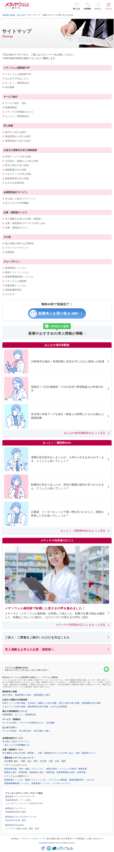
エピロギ (10, 294)
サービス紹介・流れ (15, 103)
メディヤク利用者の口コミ (19, 112)
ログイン (98, 9)
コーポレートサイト (61, 783)
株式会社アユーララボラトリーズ (21, 817)
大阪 (51, 761)
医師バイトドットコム (17, 272)
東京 (36, 761)
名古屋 (43, 761)
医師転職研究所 (13, 290)
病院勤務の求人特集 (15, 169)
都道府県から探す (23, 695)
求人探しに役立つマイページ (20, 198)
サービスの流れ (9, 722)
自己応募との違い (42, 731)
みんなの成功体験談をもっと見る (85, 432)
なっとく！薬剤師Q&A (17, 83)
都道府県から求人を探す (18, 136)
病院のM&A (51, 769)
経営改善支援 (10, 769)
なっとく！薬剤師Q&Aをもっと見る (83, 530)
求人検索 (8, 125)
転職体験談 (11, 107)
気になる (76, 9)
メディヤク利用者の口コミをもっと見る (81, 624)
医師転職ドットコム (15, 268)
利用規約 (10, 252)
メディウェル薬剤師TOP (17, 67)
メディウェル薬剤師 (15, 281)
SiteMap (15, 839)
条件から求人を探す (15, 132)
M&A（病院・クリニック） (31, 769)
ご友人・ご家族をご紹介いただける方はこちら (37, 637)
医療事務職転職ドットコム (19, 276)
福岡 (63, 761)
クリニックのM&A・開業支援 (73, 769)
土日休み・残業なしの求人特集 (21, 161)
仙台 (29, 761)
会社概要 (10, 87)
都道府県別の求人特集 (17, 178)
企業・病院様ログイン (17, 227)
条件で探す (7, 695)
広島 (57, 761)
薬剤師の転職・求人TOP (13, 15)
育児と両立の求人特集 (17, 165)
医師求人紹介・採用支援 (15, 772)
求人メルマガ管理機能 (17, 203)
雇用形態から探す (42, 695)
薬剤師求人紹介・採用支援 (41, 772)
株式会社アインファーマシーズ (19, 796)
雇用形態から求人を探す (18, 141)
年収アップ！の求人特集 (18, 156)
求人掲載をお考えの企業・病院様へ (24, 219)
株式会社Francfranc (14, 825)
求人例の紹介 (25, 731)
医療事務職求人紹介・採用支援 (71, 772)
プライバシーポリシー (17, 247)
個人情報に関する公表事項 (19, 243)
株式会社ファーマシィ (15, 808)
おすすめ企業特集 (14, 183)
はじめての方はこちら (17, 78)
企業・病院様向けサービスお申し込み (25, 223)
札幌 (23, 761)
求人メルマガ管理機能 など (17, 745)
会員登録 (87, 9)
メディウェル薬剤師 (57, 780)
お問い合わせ (93, 839)
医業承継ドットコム (15, 285)
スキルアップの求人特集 (18, 174)
